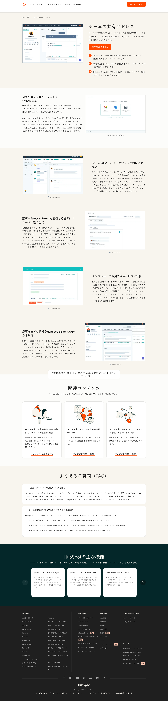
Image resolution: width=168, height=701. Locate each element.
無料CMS (25, 652)
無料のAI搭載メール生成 (55, 637)
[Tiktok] (103, 678)
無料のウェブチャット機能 (46, 572)
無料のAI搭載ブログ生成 (55, 644)
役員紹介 (103, 625)
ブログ (102, 640)
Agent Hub (51, 618)
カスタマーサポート (129, 618)
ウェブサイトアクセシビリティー (100, 693)
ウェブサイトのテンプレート (86, 651)
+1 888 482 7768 (84, 376)
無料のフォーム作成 (54, 662)
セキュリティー (78, 693)
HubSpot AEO (26, 622)
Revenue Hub (26, 648)
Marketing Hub (26, 629)
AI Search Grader (83, 622)
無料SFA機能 (26, 655)
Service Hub (26, 637)
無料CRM (25, 625)
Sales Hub (25, 633)
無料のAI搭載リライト (54, 629)
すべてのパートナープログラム (132, 648)
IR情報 (104, 633)
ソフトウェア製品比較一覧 (86, 647)
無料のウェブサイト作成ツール (57, 648)
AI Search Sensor (83, 625)
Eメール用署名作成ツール (85, 618)
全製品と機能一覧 (27, 618)
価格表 (67, 4)
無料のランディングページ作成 (57, 652)
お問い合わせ (104, 648)
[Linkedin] (90, 678)
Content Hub (26, 640)
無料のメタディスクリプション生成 (58, 667)
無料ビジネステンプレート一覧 (87, 644)
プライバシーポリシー (61, 693)
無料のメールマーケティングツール (58, 657)
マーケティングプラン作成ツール (88, 638)
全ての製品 (26, 17)
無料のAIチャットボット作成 (57, 622)
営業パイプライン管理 (29, 663)
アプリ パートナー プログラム (132, 656)
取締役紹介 (103, 629)
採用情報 (103, 622)
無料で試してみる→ (137, 4)
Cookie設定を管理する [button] (124, 693)
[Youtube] (77, 678)
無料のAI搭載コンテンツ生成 (57, 640)
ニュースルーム (105, 637)
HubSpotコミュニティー (130, 622)
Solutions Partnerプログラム (132, 652)
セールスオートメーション (30, 659)
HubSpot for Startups (129, 659)
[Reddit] (97, 678)
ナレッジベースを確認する (42, 454)
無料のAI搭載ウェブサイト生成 (57, 633)
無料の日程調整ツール (29, 667)
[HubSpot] (24, 4)
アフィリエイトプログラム (133, 663)
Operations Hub (27, 644)
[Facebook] (64, 678)
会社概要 (103, 618)
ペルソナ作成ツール (84, 629)
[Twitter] (84, 678)
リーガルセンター (42, 693)
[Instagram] (70, 678)
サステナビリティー (108, 644)
